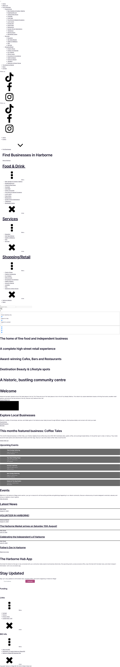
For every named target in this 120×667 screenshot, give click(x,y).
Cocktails (10, 16)
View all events (4, 499)
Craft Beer (10, 18)
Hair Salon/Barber (12, 39)
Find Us (4, 615)
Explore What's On (5, 400)
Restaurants (11, 27)
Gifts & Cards (11, 54)
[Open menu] (0, 305)
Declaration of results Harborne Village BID (13, 651)
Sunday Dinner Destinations (15, 29)
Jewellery (10, 61)
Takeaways (10, 30)
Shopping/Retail (9, 47)
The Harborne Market (8, 65)
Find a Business (6, 7)
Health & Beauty (12, 57)
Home (4, 3)
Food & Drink (8, 9)
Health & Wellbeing (12, 41)
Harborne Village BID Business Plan (11, 653)
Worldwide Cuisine (12, 34)
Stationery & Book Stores (14, 63)
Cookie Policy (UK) (7, 618)
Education (10, 38)
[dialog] (60, 51)
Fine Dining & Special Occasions (16, 20)
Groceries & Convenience (14, 56)
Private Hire (11, 23)
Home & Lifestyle (12, 59)
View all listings (6, 160)
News (4, 66)
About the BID (6, 649)
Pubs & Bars (11, 25)
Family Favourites (9, 190)
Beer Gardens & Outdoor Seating (16, 11)
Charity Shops (11, 48)
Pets (9, 43)
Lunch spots (11, 21)
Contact (4, 68)
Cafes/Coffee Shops (13, 14)
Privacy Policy (6, 616)
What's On (5, 5)
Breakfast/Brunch (12, 12)
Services (7, 36)
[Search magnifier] (1, 309)
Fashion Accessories (13, 50)
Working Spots (11, 32)
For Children (11, 52)
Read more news (4, 552)
